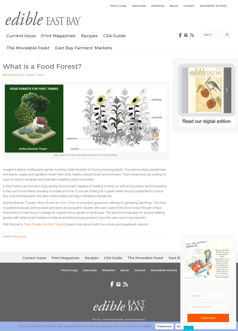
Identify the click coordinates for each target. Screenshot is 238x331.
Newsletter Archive (213, 5)
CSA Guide (114, 35)
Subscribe (139, 5)
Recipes (89, 35)
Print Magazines (58, 35)
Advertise (157, 5)
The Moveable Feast (28, 47)
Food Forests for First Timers (44, 224)
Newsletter (20, 236)
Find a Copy (118, 5)
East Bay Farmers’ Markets (83, 47)
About (174, 5)
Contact (188, 5)
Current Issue (21, 35)
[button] (208, 318)
